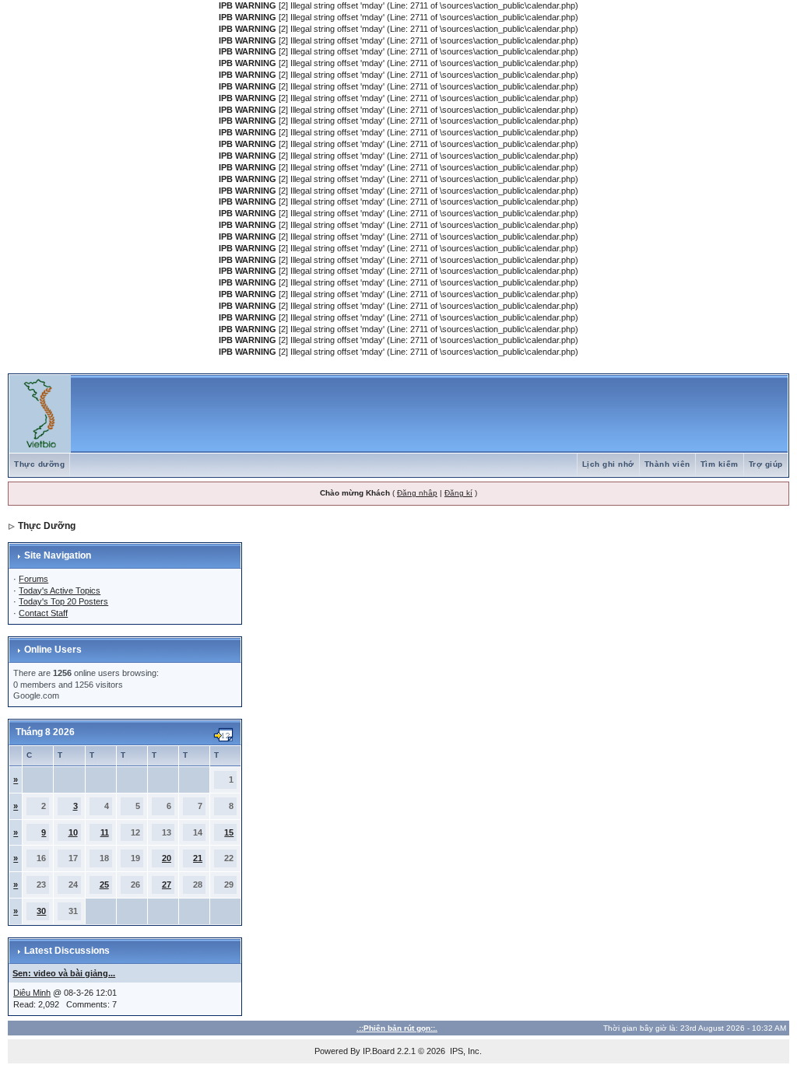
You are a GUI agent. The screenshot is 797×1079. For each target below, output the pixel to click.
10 (73, 832)
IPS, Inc (464, 1051)
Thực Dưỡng (46, 525)
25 (104, 884)
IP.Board (379, 1051)
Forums (33, 578)
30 (41, 911)
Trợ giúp (766, 464)
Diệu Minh (32, 992)
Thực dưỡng (39, 464)
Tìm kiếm (719, 464)
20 (166, 858)
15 (228, 832)
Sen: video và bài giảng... (63, 973)
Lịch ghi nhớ (608, 464)
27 (166, 884)
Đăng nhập (417, 493)
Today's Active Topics (59, 590)
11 (104, 832)
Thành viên (667, 464)
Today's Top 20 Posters (63, 601)
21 (197, 858)
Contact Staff (43, 613)
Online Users (53, 649)
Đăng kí (458, 493)
